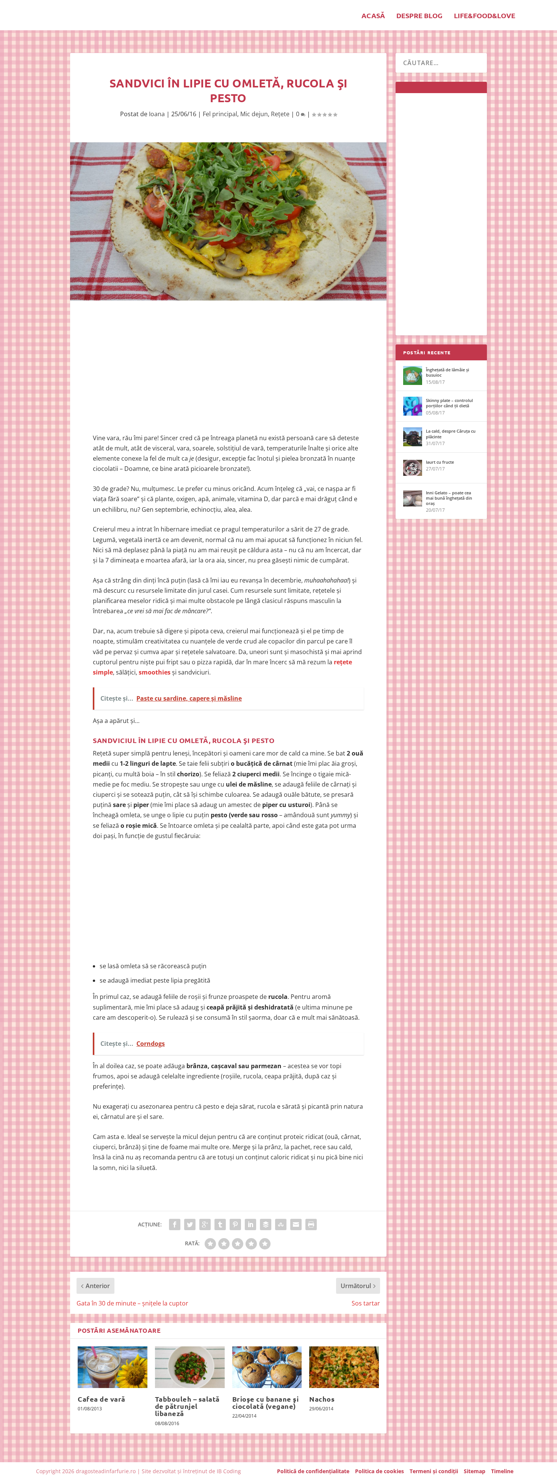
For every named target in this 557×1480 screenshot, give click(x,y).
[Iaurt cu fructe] (412, 467)
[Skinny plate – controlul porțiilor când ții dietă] (412, 406)
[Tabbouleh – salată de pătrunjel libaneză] (190, 1367)
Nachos (322, 1398)
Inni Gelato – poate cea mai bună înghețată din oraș (449, 498)
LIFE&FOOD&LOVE (484, 16)
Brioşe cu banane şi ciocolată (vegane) (265, 1402)
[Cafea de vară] (112, 1367)
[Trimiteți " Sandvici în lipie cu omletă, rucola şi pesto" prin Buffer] (265, 1224)
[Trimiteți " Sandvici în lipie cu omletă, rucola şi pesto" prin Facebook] (174, 1224)
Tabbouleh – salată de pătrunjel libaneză (187, 1406)
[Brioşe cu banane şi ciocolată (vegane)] (267, 1367)
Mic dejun (254, 114)
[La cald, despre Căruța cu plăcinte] (412, 436)
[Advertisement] (228, 369)
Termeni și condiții (434, 1471)
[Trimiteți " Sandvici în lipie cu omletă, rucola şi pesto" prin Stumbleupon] (280, 1224)
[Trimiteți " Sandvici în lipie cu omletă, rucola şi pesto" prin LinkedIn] (250, 1224)
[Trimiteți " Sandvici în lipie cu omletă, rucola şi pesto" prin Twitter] (189, 1224)
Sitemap (474, 1471)
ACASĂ (373, 16)
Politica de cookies (379, 1471)
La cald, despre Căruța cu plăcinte (451, 433)
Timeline (502, 1471)
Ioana (157, 114)
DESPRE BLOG (419, 16)
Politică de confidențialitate (313, 1471)
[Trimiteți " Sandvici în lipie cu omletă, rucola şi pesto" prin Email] (296, 1224)
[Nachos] (344, 1367)
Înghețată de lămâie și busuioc (447, 372)
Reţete (280, 114)
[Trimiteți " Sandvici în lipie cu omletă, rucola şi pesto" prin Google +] (205, 1224)
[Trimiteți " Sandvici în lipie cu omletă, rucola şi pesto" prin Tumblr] (220, 1224)
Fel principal (220, 114)
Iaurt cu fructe (440, 462)
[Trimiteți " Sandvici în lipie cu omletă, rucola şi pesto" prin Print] (311, 1224)
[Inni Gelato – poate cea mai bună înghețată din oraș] (412, 498)
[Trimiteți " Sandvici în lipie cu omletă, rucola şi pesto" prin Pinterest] (235, 1224)
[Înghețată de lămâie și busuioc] (412, 375)
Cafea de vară (101, 1398)
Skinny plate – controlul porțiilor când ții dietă (449, 402)
